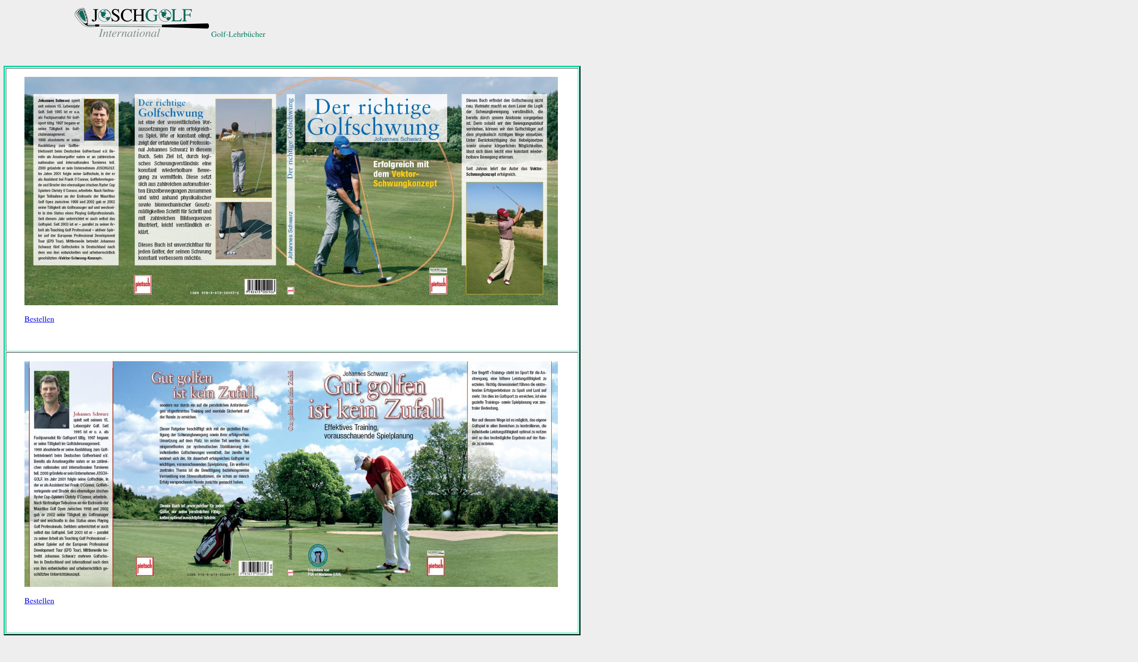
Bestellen (39, 318)
